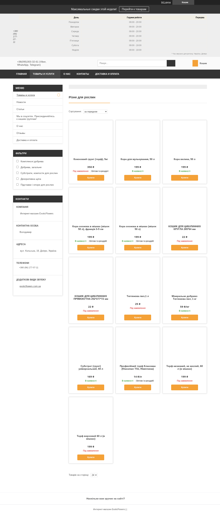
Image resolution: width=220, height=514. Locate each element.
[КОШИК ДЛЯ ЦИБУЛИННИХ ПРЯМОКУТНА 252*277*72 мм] (91, 274)
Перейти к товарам (134, 9)
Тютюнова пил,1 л (138, 296)
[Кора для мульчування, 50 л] (138, 137)
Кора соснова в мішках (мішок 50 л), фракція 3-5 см (90, 227)
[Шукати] (171, 63)
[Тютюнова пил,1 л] (138, 274)
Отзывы (20, 133)
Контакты (83, 74)
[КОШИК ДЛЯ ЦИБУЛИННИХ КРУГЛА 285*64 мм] (185, 204)
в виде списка (206, 111)
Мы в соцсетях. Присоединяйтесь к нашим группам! (35, 117)
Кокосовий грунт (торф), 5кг (91, 159)
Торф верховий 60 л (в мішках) (91, 437)
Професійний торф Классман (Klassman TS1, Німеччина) (138, 367)
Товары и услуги (43, 74)
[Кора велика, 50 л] (185, 137)
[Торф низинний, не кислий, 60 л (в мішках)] (185, 344)
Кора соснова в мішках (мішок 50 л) (137, 227)
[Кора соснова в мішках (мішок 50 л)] (138, 204)
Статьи (20, 109)
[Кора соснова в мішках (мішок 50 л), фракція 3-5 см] (91, 204)
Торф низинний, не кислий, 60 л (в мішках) (184, 367)
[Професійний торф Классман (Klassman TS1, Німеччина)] (138, 344)
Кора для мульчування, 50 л (138, 159)
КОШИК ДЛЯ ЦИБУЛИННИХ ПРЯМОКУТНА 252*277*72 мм (91, 297)
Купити (90, 177)
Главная (21, 74)
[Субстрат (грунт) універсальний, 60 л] (91, 344)
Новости (21, 102)
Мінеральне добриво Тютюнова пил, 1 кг (184, 297)
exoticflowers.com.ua (30, 286)
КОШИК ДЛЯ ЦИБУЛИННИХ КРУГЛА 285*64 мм (184, 227)
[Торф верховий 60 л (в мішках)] (91, 414)
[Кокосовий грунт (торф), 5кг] (91, 137)
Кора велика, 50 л (184, 159)
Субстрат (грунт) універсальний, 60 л (91, 367)
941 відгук (166, 2)
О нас (66, 74)
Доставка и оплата (107, 74)
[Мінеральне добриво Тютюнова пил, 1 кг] (185, 274)
